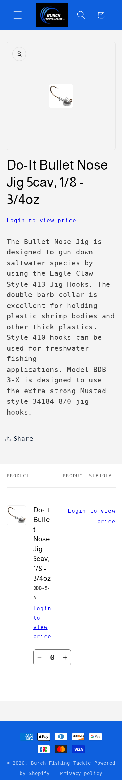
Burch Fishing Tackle (61, 763)
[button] (17, 15)
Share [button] (24, 438)
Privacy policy (81, 773)
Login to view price (41, 220)
